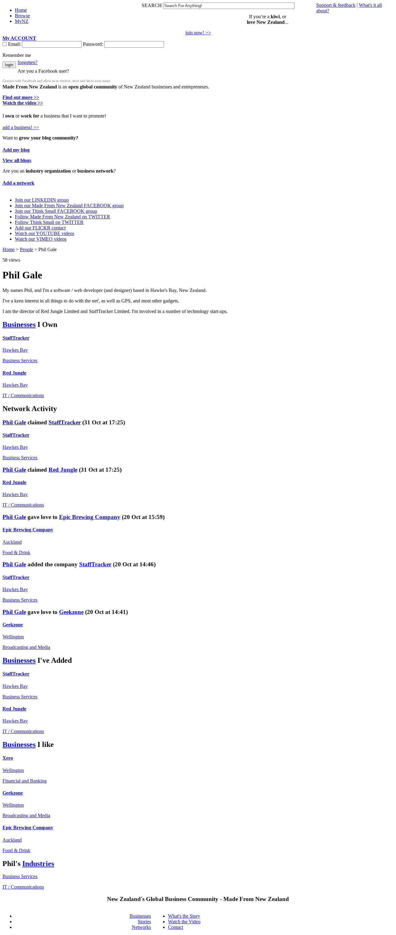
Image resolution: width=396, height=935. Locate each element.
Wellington (13, 636)
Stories (144, 921)
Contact (175, 927)
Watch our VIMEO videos (41, 239)
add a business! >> (20, 127)
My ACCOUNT (19, 38)
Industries (38, 864)
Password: (93, 44)
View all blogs (16, 160)
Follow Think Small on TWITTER (49, 222)
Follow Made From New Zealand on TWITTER (62, 216)
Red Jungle (14, 372)
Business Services (19, 360)
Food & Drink (16, 552)
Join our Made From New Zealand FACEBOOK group (69, 205)
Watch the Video (184, 921)
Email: (15, 44)
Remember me (16, 55)
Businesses (19, 324)
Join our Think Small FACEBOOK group (56, 211)
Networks (141, 927)
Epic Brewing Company (89, 517)
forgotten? (27, 62)
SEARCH (152, 5)
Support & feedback (335, 5)
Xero (7, 758)
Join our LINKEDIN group (42, 200)
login (9, 64)
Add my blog (16, 149)
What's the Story (184, 916)
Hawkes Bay (15, 350)
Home (8, 249)
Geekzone (71, 612)
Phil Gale (14, 422)
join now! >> (198, 32)
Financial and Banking (24, 780)
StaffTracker (15, 338)
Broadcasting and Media (26, 647)
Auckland (12, 542)
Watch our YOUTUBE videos (44, 233)
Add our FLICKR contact (40, 227)
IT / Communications (23, 395)
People (26, 249)
